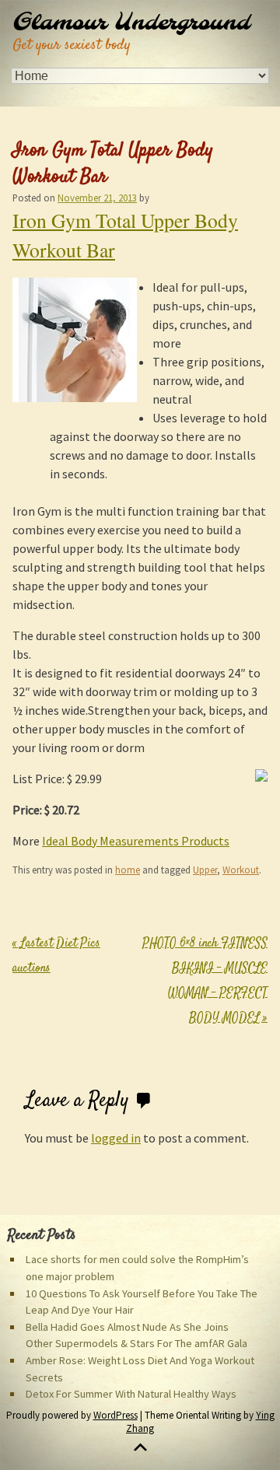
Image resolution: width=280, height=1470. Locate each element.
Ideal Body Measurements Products (135, 841)
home (127, 869)
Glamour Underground (131, 23)
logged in (116, 1138)
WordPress (115, 1415)
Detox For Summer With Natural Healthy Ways (131, 1394)
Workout (240, 869)
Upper (205, 869)
